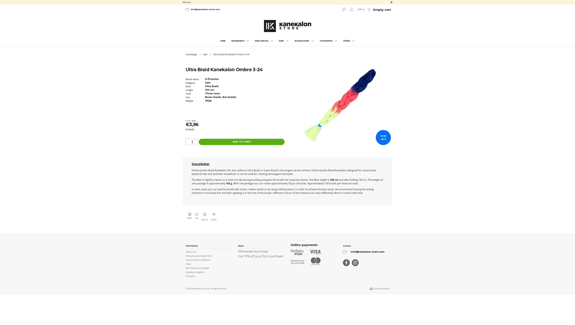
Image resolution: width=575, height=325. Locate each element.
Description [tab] (200, 164)
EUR (360, 9)
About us (191, 251)
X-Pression (212, 79)
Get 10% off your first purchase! (261, 256)
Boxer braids (213, 97)
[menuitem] (222, 40)
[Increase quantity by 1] (194, 140)
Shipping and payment (199, 255)
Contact (190, 276)
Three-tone (212, 93)
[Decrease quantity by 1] (194, 143)
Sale (208, 82)
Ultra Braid (212, 86)
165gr (208, 100)
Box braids (229, 97)
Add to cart (242, 141)
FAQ (188, 264)
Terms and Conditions (198, 259)
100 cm (209, 89)
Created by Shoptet (381, 289)
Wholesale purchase (197, 268)
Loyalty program (195, 272)
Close (201, 206)
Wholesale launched (253, 251)
